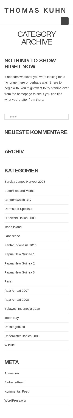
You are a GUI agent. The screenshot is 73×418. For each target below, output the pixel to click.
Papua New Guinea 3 (19, 272)
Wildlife (9, 345)
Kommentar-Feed (16, 391)
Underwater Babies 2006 (22, 336)
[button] (65, 21)
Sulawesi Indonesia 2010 (22, 308)
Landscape (12, 236)
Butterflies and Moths (19, 191)
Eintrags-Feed (14, 382)
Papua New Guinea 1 (19, 254)
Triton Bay (11, 318)
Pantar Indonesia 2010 (20, 245)
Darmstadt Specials (18, 209)
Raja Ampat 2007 (16, 290)
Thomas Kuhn (35, 10)
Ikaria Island (13, 227)
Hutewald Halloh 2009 (20, 218)
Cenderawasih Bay (17, 200)
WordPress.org (15, 400)
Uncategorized (14, 327)
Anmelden (11, 373)
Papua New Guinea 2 (19, 263)
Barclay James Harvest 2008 (24, 181)
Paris (8, 281)
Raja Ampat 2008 (16, 299)
